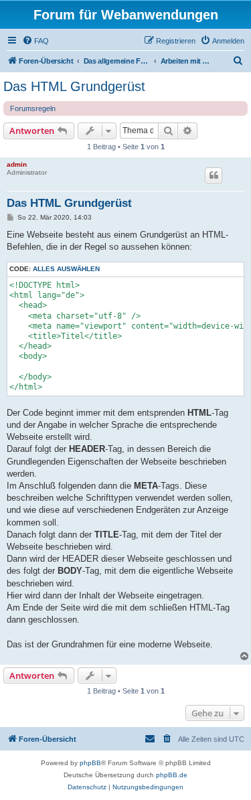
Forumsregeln (33, 108)
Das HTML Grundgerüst (74, 86)
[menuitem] (35, 41)
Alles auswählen (66, 268)
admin (17, 164)
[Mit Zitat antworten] (213, 175)
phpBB (90, 763)
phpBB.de (171, 775)
